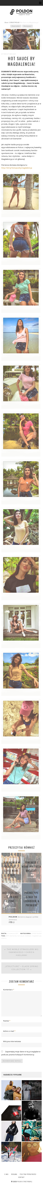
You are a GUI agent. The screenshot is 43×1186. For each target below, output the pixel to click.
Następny (27, 26)
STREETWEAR (14, 22)
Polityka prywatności (28, 1174)
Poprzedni (16, 26)
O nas (6, 1174)
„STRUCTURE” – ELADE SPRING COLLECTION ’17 (21, 967)
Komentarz (8, 989)
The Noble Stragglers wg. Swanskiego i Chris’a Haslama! (21, 952)
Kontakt (21, 1177)
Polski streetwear (24, 1181)
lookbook (28, 936)
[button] (21, 194)
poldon (13, 917)
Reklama (14, 1174)
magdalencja (36, 936)
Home (6, 22)
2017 (7, 936)
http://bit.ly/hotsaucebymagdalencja (16, 168)
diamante (13, 936)
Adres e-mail (9, 1031)
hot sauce (20, 936)
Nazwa (6, 1021)
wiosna (3, 938)
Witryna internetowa (12, 1041)
